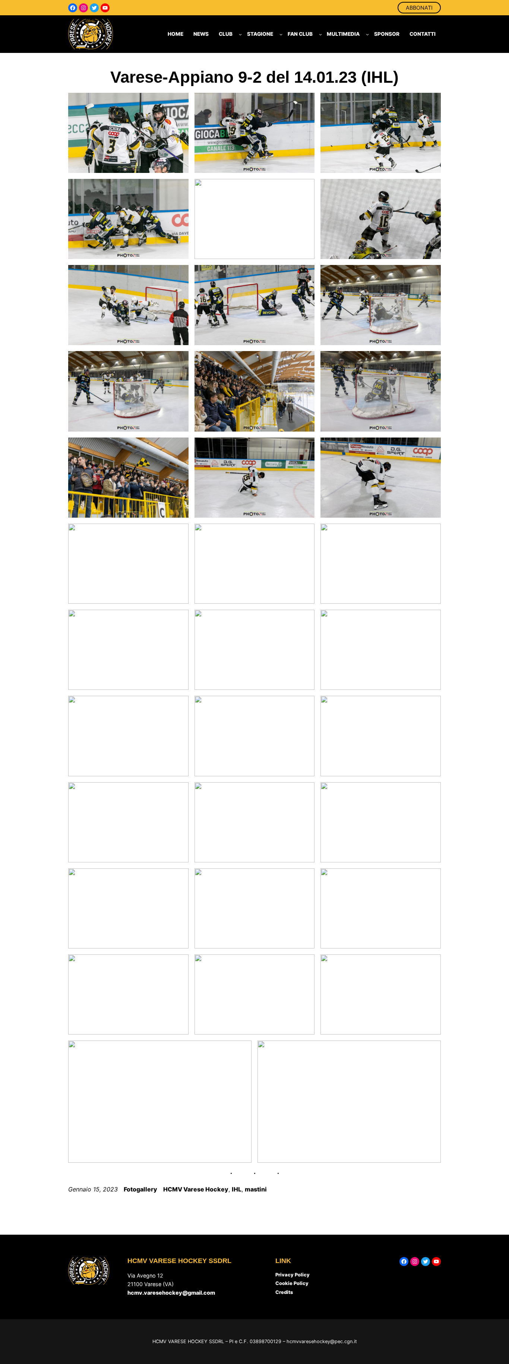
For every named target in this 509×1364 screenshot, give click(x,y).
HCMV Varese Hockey (195, 1189)
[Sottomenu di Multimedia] (367, 34)
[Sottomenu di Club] (240, 34)
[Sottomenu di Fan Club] (320, 34)
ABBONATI (419, 7)
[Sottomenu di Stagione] (280, 34)
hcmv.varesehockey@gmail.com (171, 1292)
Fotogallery (140, 1189)
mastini (256, 1189)
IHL (236, 1189)
